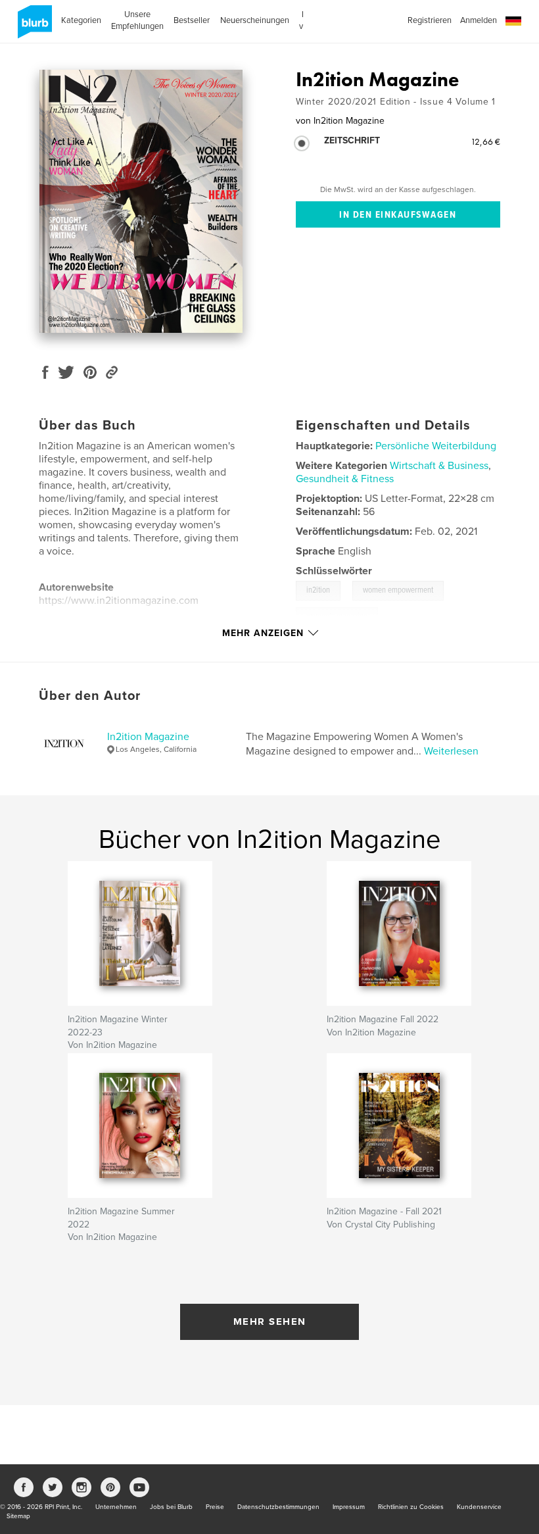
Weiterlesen (451, 751)
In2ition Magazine (148, 736)
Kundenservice (479, 1507)
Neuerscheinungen (254, 20)
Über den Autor (90, 696)
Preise (215, 1507)
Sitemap (18, 1516)
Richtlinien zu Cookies (411, 1507)
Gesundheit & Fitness (345, 478)
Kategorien (81, 20)
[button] (513, 21)
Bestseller (192, 20)
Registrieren (430, 20)
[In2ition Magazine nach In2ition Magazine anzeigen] (141, 201)
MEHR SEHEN (269, 1321)
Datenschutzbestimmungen (278, 1507)
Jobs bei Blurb (171, 1507)
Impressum (349, 1507)
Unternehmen (116, 1507)
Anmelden (478, 20)
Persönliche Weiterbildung (435, 446)
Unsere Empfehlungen (137, 20)
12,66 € (485, 141)
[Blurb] (32, 27)
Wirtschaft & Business (439, 465)
